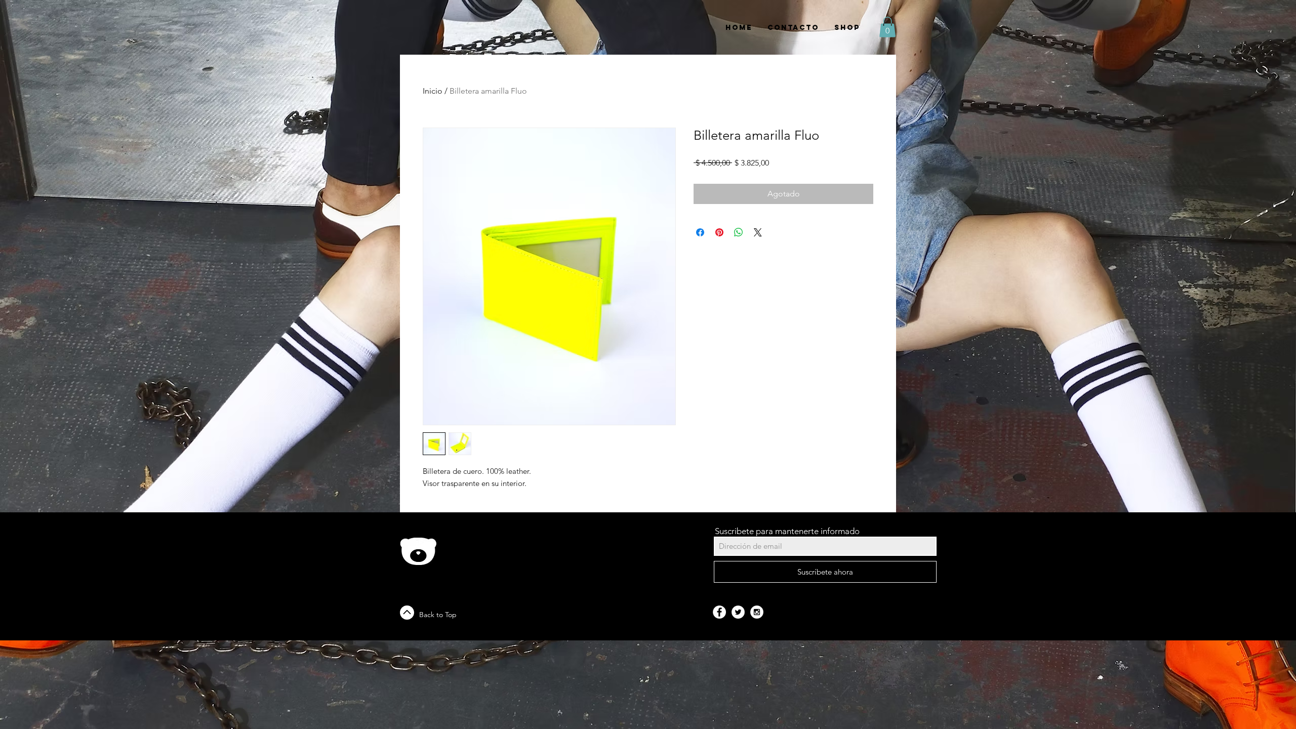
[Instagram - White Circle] (756, 612)
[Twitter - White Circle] (738, 612)
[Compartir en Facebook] (700, 232)
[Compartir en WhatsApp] (739, 232)
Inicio (432, 91)
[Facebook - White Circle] (719, 612)
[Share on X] (758, 232)
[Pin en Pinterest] (719, 232)
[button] (887, 27)
